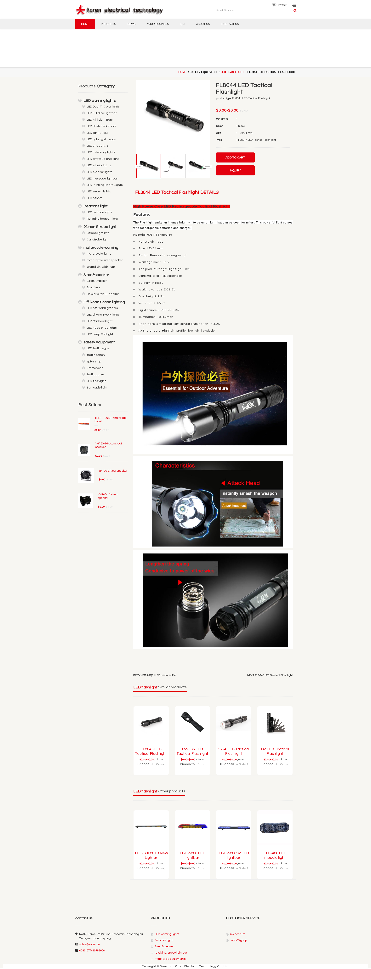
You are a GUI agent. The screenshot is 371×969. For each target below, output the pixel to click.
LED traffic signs (98, 348)
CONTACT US (230, 23)
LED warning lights (99, 100)
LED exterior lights (99, 171)
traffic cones (96, 374)
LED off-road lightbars (102, 308)
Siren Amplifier (97, 280)
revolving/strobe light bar (170, 952)
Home (85, 23)
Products (108, 23)
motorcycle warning (100, 248)
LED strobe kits (97, 145)
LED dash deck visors (101, 126)
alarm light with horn (101, 266)
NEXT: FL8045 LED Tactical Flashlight (270, 675)
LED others (94, 198)
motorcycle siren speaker (105, 260)
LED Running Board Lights (105, 184)
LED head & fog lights (102, 327)
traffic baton (96, 354)
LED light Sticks (97, 132)
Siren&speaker (96, 275)
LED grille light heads (101, 139)
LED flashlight (232, 72)
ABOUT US (203, 23)
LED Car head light (100, 321)
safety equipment (99, 342)
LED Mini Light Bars (100, 119)
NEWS (131, 23)
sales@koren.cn (89, 944)
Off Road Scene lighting (104, 302)
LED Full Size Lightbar (102, 113)
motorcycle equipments (170, 958)
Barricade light (97, 387)
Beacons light (95, 206)
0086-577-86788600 (92, 950)
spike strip (94, 361)
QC (182, 23)
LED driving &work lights (103, 314)
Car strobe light (98, 239)
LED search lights (99, 191)
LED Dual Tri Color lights (103, 106)
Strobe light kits (98, 232)
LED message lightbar (102, 178)
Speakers (93, 287)
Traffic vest (95, 368)
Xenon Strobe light (100, 227)
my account (237, 934)
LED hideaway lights (101, 152)
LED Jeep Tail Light (100, 334)
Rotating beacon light (102, 218)
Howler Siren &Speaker (103, 293)
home (182, 72)
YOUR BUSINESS (158, 23)
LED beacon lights (99, 212)
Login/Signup (238, 940)
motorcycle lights (99, 253)
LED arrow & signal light (103, 158)
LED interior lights (99, 165)
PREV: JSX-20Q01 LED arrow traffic (154, 675)
